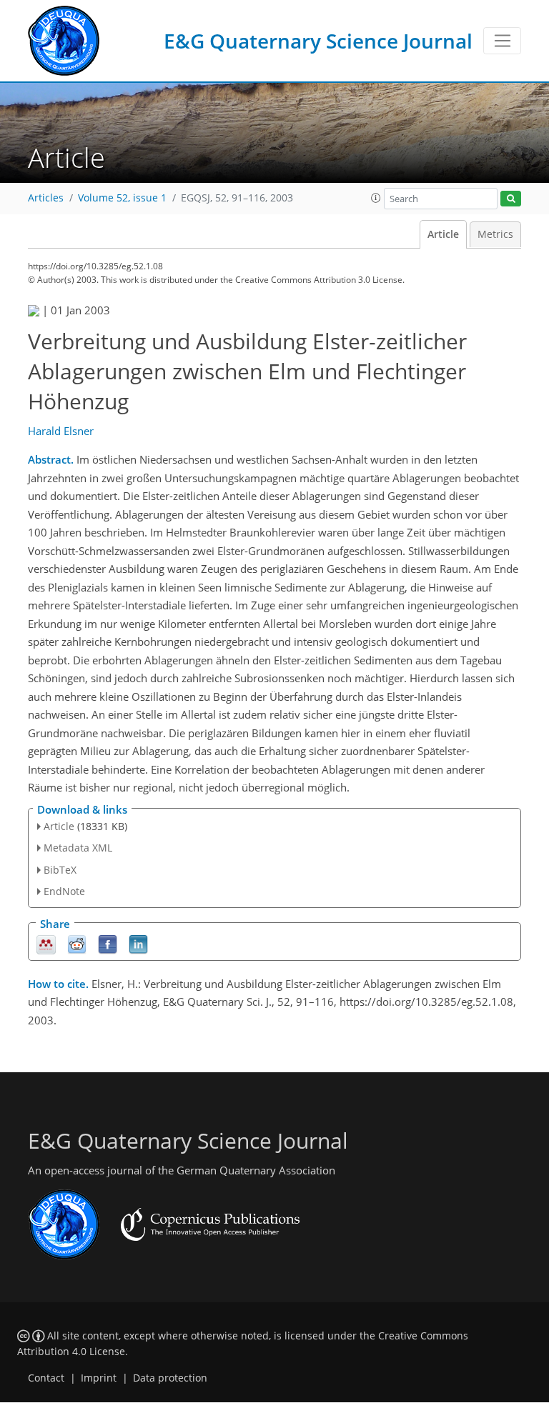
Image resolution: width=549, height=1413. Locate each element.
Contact (46, 1378)
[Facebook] (107, 943)
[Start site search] (510, 199)
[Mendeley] (46, 943)
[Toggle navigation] (502, 40)
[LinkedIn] (138, 943)
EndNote (64, 891)
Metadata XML (78, 847)
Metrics (495, 234)
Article (443, 234)
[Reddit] (76, 943)
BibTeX (60, 870)
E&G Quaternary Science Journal (318, 40)
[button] (376, 197)
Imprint (99, 1378)
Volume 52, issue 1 (122, 197)
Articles (46, 197)
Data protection (170, 1378)
